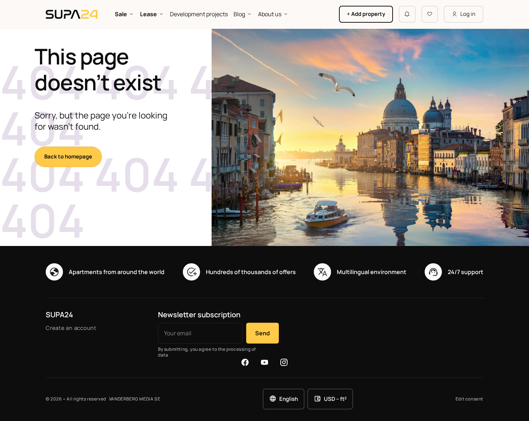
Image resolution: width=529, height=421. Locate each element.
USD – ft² (335, 399)
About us (269, 14)
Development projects (199, 14)
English (288, 399)
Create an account (71, 328)
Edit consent (469, 399)
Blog (239, 14)
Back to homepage (68, 156)
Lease (148, 14)
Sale (121, 14)
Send (262, 333)
